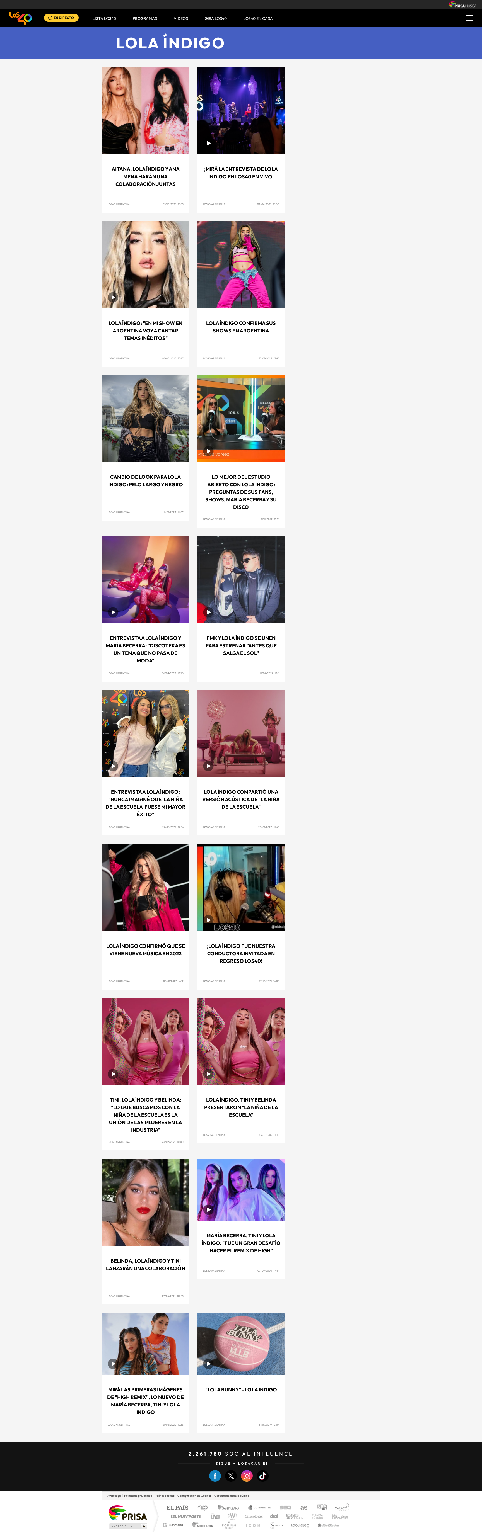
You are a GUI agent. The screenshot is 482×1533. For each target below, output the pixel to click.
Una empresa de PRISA (128, 1512)
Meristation (327, 1524)
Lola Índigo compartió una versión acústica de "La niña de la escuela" (241, 799)
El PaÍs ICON (253, 1524)
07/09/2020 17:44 (268, 1270)
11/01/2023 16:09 (174, 512)
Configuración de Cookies (194, 1496)
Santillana (230, 1508)
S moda (276, 1524)
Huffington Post (185, 1516)
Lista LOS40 (104, 18)
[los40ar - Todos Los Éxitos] (20, 18)
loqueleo (300, 1524)
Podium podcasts (229, 1524)
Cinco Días (253, 1516)
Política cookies (165, 1496)
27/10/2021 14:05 (269, 981)
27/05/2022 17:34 (173, 827)
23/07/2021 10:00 (173, 1141)
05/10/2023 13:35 (173, 204)
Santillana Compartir (260, 1508)
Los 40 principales (204, 1508)
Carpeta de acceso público (231, 1496)
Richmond (174, 1524)
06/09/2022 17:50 (173, 673)
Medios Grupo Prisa (128, 1526)
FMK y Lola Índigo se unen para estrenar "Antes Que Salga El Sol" (241, 645)
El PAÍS (177, 1508)
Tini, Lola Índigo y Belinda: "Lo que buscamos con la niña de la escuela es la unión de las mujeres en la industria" (145, 1115)
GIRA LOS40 (216, 18)
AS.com (301, 1508)
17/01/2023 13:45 (269, 358)
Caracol (340, 1508)
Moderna (201, 1524)
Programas (145, 18)
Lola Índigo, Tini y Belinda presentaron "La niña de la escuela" (241, 1107)
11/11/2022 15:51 (270, 519)
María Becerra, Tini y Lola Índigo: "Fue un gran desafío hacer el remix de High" (241, 1243)
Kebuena (335, 1516)
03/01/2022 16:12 (173, 981)
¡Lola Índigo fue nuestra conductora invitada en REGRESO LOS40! (241, 953)
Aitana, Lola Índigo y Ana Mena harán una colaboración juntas (146, 176)
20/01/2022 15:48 (268, 827)
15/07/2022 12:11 (269, 673)
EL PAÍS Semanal (295, 1516)
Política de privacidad (138, 1496)
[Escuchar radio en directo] (50, 18)
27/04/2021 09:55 (173, 1296)
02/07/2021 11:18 (269, 1134)
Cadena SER (283, 1508)
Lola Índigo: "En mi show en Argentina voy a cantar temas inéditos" (145, 330)
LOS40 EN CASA (258, 18)
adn (320, 1508)
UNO (215, 1516)
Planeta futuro (315, 1516)
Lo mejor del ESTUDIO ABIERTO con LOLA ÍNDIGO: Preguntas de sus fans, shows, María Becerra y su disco (241, 492)
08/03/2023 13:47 (173, 358)
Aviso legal (114, 1496)
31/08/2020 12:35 (173, 1424)
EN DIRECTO (64, 18)
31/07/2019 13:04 (269, 1424)
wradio (232, 1516)
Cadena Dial (274, 1516)
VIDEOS (181, 18)
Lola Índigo (170, 42)
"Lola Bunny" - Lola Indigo (241, 1389)
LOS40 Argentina (119, 204)
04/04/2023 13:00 (268, 204)
